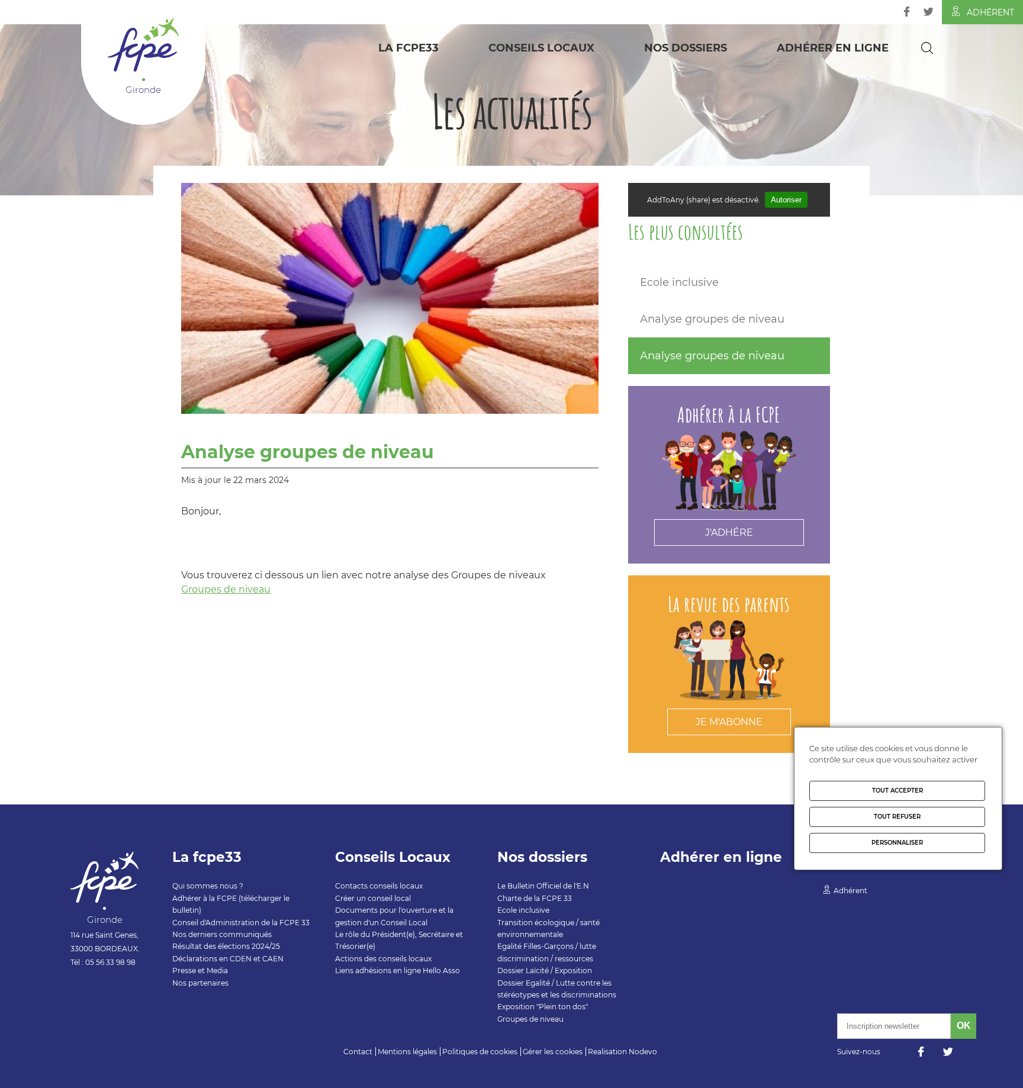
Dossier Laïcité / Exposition (544, 970)
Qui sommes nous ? (207, 885)
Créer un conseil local (373, 898)
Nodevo (643, 1051)
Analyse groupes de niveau (712, 319)
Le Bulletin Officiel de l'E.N (543, 885)
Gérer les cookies (553, 1051)
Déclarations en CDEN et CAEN (228, 958)
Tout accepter (897, 790)
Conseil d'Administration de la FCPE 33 (241, 922)
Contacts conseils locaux (379, 885)
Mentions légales (407, 1051)
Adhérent (990, 12)
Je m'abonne (729, 722)
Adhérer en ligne (833, 47)
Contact (357, 1051)
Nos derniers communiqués (222, 934)
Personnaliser (897, 842)
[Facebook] (907, 12)
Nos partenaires (200, 982)
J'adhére (729, 532)
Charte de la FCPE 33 (534, 898)
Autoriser (786, 199)
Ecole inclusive (679, 282)
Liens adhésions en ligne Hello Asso (397, 970)
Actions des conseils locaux (383, 958)
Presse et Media (200, 970)
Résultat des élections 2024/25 (226, 946)
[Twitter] (929, 12)
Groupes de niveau (226, 589)
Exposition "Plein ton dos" (542, 1006)
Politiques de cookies (479, 1051)
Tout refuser (897, 816)
